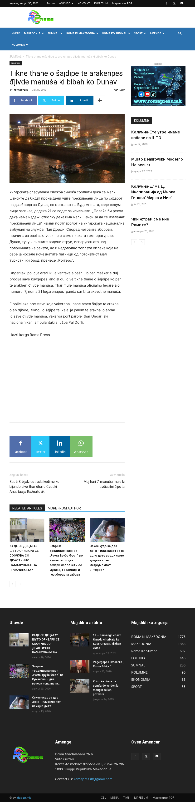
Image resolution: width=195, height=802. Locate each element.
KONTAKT (84, 3)
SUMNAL (53, 33)
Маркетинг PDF (122, 3)
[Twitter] (174, 3)
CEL (103, 798)
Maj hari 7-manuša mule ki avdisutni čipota (104, 484)
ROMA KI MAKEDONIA (80, 33)
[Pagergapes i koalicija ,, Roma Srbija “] (79, 666)
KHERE (16, 33)
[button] (179, 33)
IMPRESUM (101, 3)
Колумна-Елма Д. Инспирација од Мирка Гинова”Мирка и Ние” (153, 192)
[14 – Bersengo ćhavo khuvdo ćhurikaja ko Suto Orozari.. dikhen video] (79, 639)
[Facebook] (166, 3)
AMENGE (64, 3)
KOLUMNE (18, 44)
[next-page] (20, 584)
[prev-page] (12, 584)
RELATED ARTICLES (27, 508)
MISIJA (114, 798)
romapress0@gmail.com (93, 779)
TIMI (126, 798)
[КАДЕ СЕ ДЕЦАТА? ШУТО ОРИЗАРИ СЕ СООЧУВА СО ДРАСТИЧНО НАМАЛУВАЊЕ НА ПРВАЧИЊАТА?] (27, 530)
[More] (100, 100)
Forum (51, 3)
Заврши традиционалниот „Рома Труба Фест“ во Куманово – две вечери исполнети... (47, 675)
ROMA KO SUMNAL (114, 33)
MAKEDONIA (32, 33)
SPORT (138, 33)
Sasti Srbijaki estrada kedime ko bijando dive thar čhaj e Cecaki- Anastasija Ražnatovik (34, 486)
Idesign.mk (23, 798)
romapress (21, 89)
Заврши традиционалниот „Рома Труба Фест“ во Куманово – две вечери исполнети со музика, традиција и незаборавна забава (66, 560)
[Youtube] (181, 3)
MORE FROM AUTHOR (64, 508)
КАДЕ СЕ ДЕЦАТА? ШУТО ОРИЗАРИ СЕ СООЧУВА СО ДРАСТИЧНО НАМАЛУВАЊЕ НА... (45, 644)
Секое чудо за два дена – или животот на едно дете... (46, 702)
